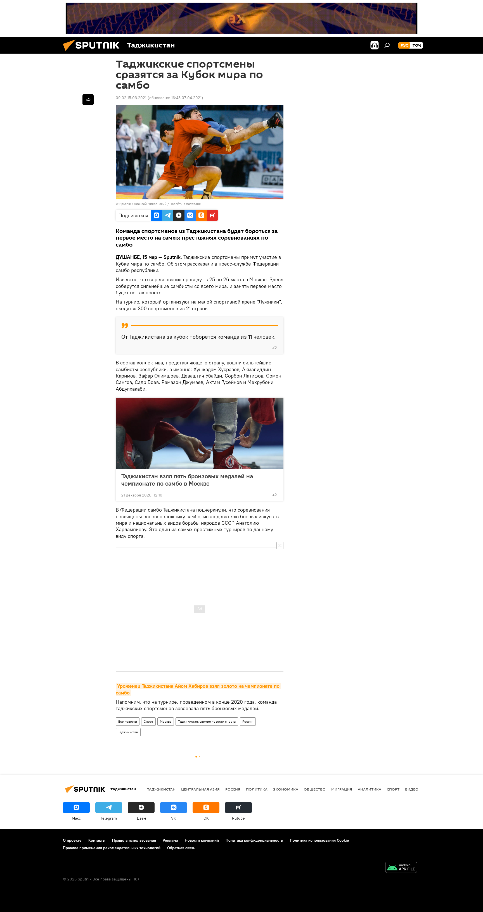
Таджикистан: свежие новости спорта (207, 721)
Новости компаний (202, 840)
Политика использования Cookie (319, 840)
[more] (274, 347)
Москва (165, 721)
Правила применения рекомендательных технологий (111, 847)
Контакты (96, 840)
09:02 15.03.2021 (131, 97)
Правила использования (134, 840)
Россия (247, 721)
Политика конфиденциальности (254, 840)
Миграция (341, 789)
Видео (411, 789)
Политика (256, 789)
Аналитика (369, 789)
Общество (315, 789)
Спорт (148, 721)
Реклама (170, 840)
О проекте (72, 840)
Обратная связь (181, 847)
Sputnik (125, 204)
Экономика (285, 789)
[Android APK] (401, 868)
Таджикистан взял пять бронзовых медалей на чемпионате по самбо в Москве (187, 479)
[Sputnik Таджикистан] (93, 52)
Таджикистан (128, 732)
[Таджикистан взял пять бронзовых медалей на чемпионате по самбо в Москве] (199, 433)
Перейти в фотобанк (185, 204)
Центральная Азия (200, 789)
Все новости (127, 721)
